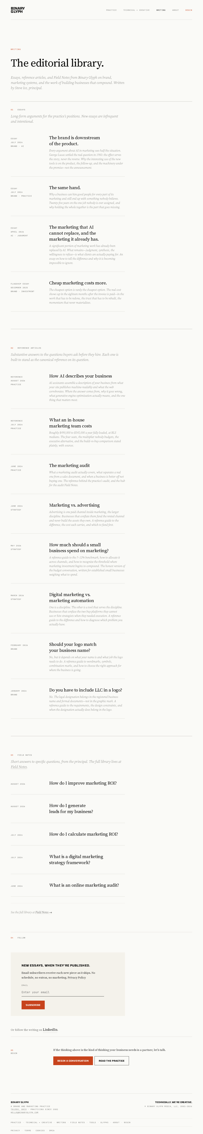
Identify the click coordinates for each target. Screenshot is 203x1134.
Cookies (40, 1130)
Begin (189, 10)
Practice (111, 10)
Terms (28, 1130)
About (175, 10)
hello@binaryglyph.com (25, 1112)
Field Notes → (43, 912)
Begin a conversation (73, 1060)
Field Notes (19, 766)
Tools (92, 1122)
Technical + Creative (136, 10)
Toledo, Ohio (19, 1109)
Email (25, 985)
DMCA (52, 1130)
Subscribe (33, 1005)
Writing (161, 10)
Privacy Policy (77, 977)
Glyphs (104, 1122)
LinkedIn (50, 1029)
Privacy (15, 1130)
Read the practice (112, 1060)
